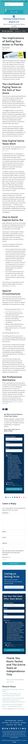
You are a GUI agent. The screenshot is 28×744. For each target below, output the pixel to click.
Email (8, 448)
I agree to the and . (14, 484)
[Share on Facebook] (3, 409)
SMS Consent (9, 454)
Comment (5, 513)
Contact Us (18, 31)
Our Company (16, 722)
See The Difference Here (14, 587)
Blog (15, 724)
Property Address (11, 436)
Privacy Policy (18, 485)
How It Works (5, 722)
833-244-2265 (12, 286)
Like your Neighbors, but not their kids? (13, 708)
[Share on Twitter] (6, 409)
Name (4, 531)
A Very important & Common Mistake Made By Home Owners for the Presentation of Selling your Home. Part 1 (13, 700)
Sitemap (20, 724)
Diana (5, 49)
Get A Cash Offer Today (10, 720)
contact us (16, 401)
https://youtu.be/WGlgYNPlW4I (15, 679)
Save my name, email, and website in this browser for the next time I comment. (13, 552)
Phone (7, 442)
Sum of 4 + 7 (6, 557)
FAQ (11, 722)
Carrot (14, 742)
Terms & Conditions (18, 644)
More (23, 31)
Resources (23, 722)
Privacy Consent (10, 482)
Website (4, 543)
